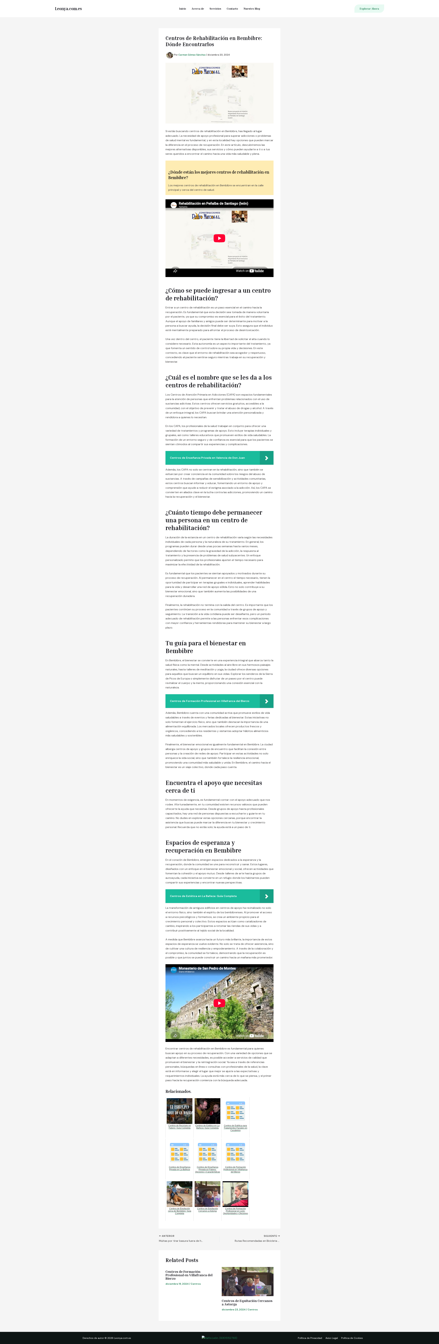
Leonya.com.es (68, 8)
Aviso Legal (331, 1338)
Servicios (215, 8)
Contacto (232, 8)
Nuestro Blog (252, 8)
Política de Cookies (352, 1338)
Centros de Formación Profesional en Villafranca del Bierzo (188, 1274)
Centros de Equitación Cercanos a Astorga (247, 1302)
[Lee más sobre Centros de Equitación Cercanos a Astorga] (248, 1281)
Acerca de (198, 8)
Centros (196, 1283)
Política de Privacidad (310, 1338)
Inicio (182, 8)
